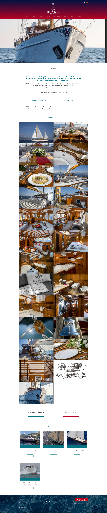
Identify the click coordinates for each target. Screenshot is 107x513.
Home (27, 16)
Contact (79, 16)
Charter (48, 16)
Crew (65, 16)
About (34, 16)
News (72, 16)
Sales (41, 16)
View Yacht (30, 455)
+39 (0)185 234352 (22, 507)
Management (57, 16)
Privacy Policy (33, 499)
